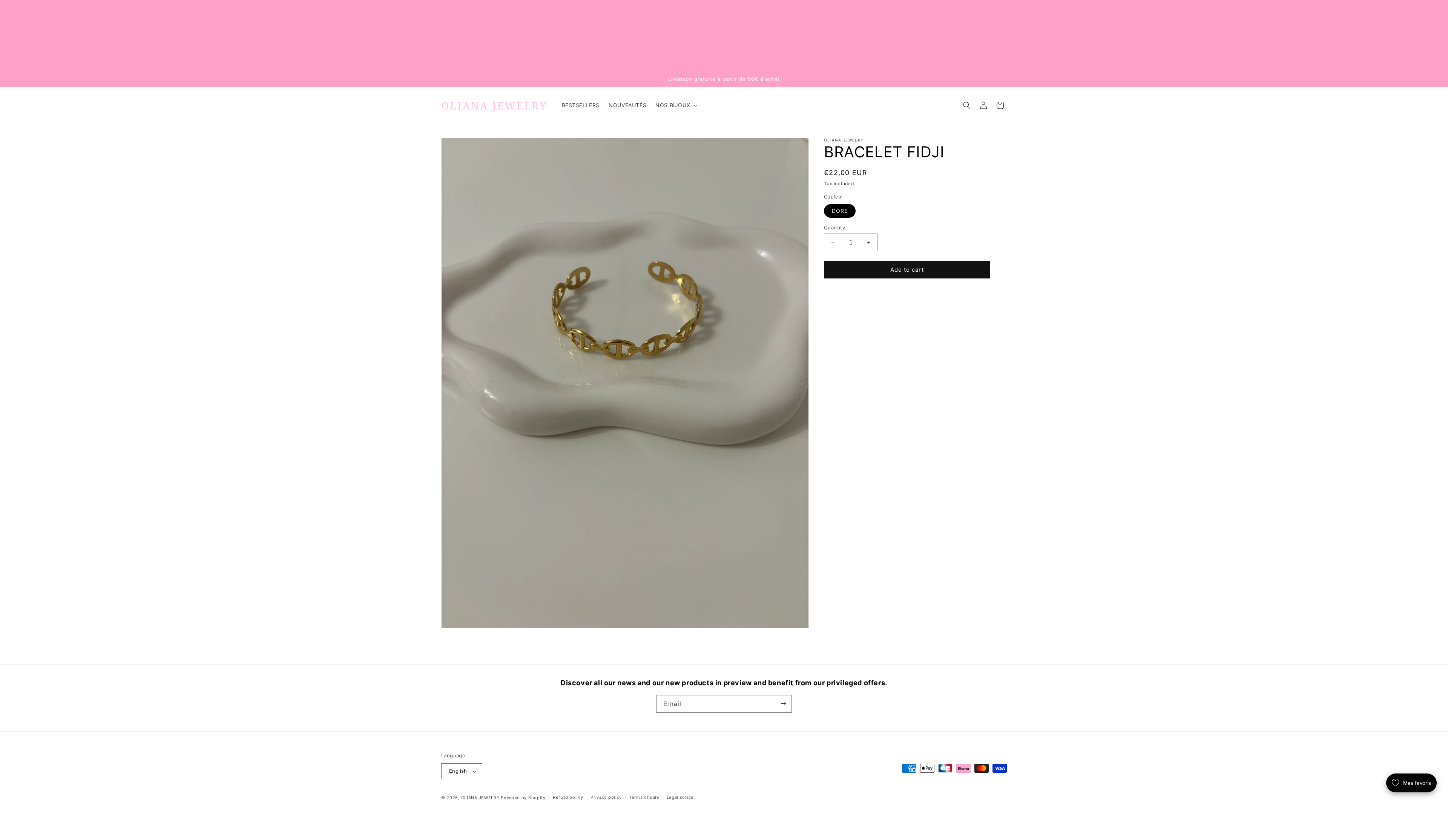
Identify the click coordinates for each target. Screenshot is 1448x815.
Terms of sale (644, 797)
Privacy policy (606, 797)
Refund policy (568, 797)
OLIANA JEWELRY (480, 797)
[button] (675, 105)
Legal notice (680, 797)
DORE (840, 211)
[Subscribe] (783, 703)
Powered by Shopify (523, 797)
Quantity (834, 228)
